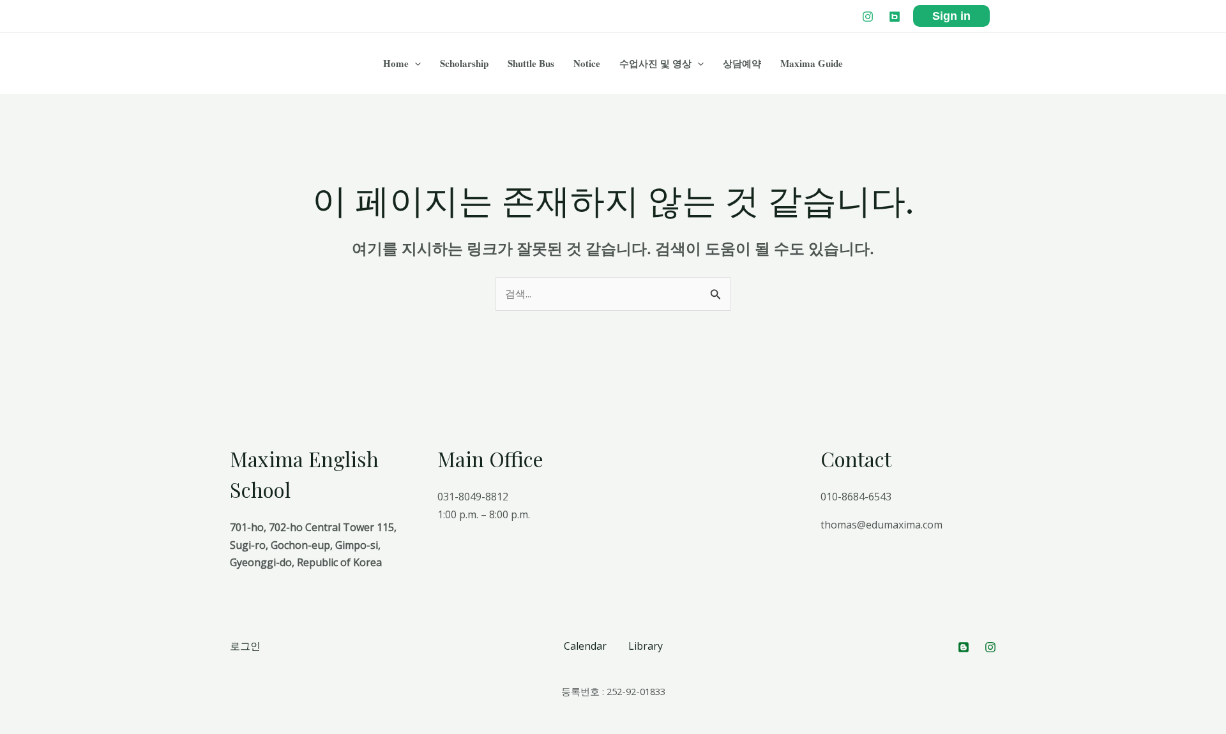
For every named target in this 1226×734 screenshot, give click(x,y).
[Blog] (894, 16)
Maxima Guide (811, 63)
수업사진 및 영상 (655, 63)
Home (396, 63)
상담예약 (742, 63)
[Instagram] (868, 16)
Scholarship (464, 63)
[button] (415, 63)
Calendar (585, 646)
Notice (586, 63)
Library (645, 646)
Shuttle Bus (531, 63)
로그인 (245, 646)
